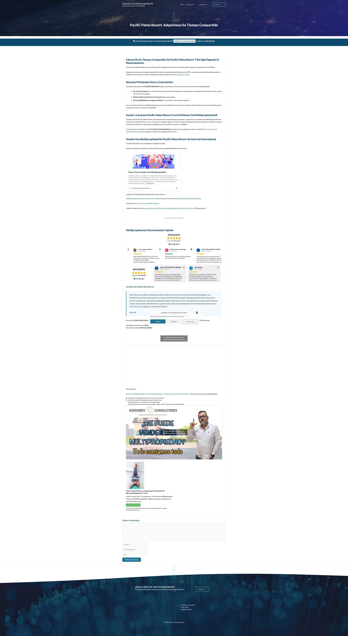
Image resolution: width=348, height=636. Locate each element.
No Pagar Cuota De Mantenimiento (176, 394)
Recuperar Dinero (183, 75)
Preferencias (190, 321)
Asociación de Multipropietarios (190, 198)
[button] (197, 313)
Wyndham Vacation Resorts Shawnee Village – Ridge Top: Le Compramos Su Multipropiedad (156, 404)
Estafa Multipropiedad (154, 394)
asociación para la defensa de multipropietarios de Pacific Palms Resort (170, 208)
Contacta (216, 4)
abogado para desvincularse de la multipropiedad (149, 198)
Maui (160, 400)
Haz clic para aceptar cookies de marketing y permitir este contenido (174, 338)
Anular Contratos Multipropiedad (138, 400)
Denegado (174, 321)
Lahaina (155, 400)
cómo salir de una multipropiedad (147, 203)
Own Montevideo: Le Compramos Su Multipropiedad (144, 402)
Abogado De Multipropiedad (136, 398)
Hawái (151, 400)
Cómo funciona (190, 4)
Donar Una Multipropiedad (135, 394)
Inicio (182, 4)
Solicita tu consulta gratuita (184, 41)
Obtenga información (133, 505)
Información (202, 4)
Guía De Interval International (155, 398)
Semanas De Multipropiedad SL (137, 3)
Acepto (158, 321)
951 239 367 (210, 41)
